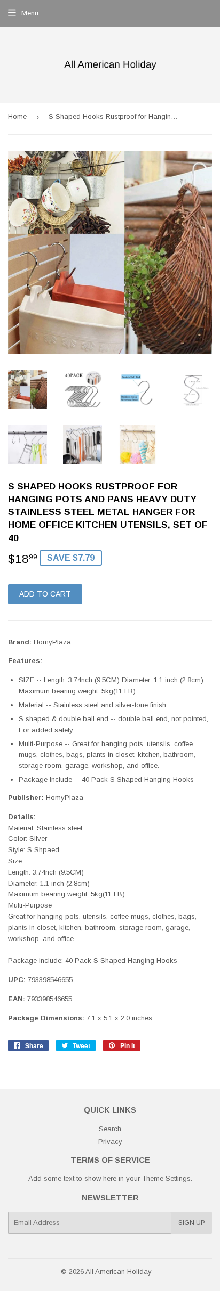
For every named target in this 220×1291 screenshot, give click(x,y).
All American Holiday (118, 1272)
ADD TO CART (45, 594)
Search (110, 1129)
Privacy (110, 1142)
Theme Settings (166, 1178)
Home (17, 116)
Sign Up (191, 1223)
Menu (29, 13)
